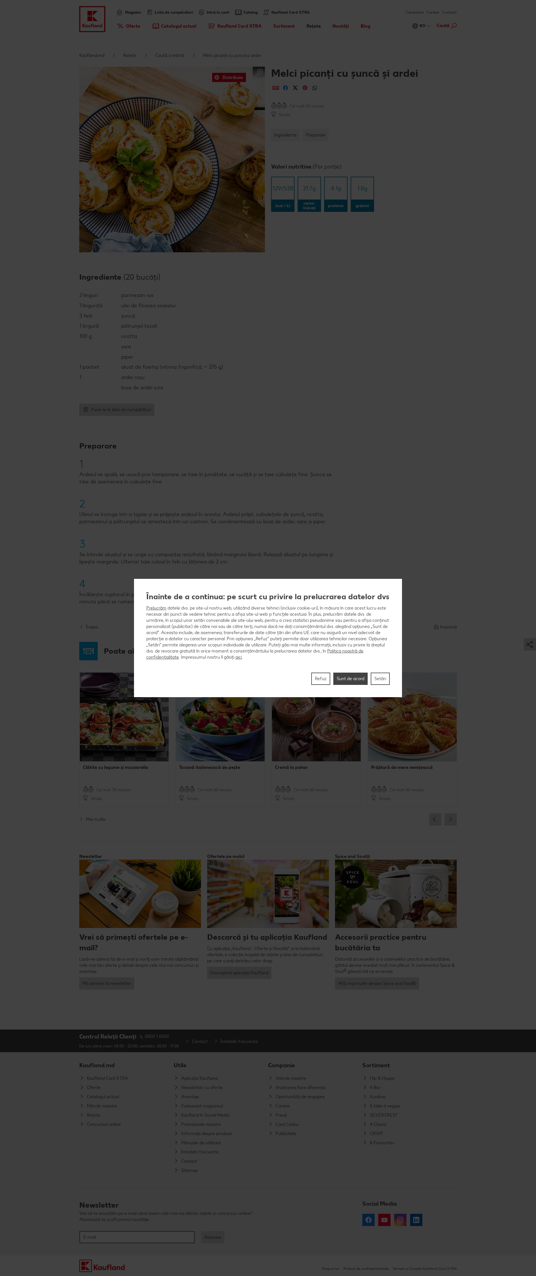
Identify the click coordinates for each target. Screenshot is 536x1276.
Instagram (400, 1220)
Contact (449, 12)
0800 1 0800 (157, 1036)
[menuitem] (128, 26)
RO (422, 25)
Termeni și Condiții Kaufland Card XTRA (425, 1269)
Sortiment (376, 1065)
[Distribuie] (275, 87)
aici (238, 657)
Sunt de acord (350, 678)
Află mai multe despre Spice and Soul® (377, 983)
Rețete (130, 55)
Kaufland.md (91, 55)
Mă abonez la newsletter (106, 983)
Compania (414, 12)
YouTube (384, 1220)
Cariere (433, 12)
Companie (281, 1065)
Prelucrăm (156, 608)
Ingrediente (285, 135)
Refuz (321, 678)
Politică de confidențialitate (366, 1269)
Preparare (316, 135)
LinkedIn (416, 1220)
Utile (180, 1065)
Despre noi (330, 1269)
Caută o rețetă (169, 55)
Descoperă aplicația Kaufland (239, 972)
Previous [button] (435, 819)
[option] (124, 739)
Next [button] (450, 819)
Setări (380, 678)
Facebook (368, 1220)
